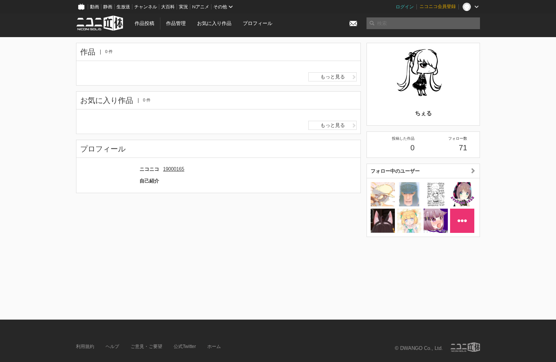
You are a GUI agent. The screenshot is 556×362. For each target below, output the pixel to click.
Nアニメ (200, 7)
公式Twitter (185, 346)
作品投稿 (144, 23)
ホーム (214, 346)
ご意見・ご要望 (146, 346)
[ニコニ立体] (465, 347)
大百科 (168, 7)
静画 (107, 7)
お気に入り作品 (214, 23)
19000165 (173, 169)
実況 (183, 7)
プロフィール (257, 23)
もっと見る (332, 77)
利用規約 (85, 346)
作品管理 (176, 23)
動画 (94, 7)
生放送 (123, 7)
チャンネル (145, 7)
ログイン (405, 7)
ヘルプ (112, 346)
